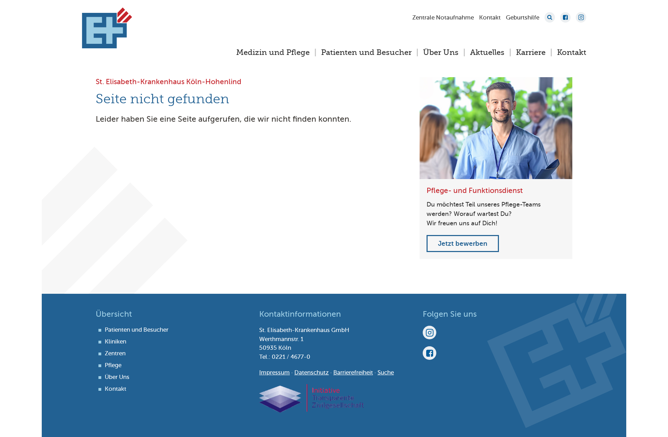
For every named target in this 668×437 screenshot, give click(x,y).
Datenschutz (311, 372)
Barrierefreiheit (353, 372)
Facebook (565, 17)
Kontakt (490, 18)
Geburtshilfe (522, 18)
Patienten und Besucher (366, 52)
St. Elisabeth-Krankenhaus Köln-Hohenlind (107, 28)
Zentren (115, 353)
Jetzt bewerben (462, 243)
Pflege (113, 365)
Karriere (531, 52)
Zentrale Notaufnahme (443, 18)
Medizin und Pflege (273, 52)
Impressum (274, 372)
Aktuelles (487, 52)
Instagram (581, 17)
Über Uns (441, 52)
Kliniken (115, 341)
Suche (549, 17)
